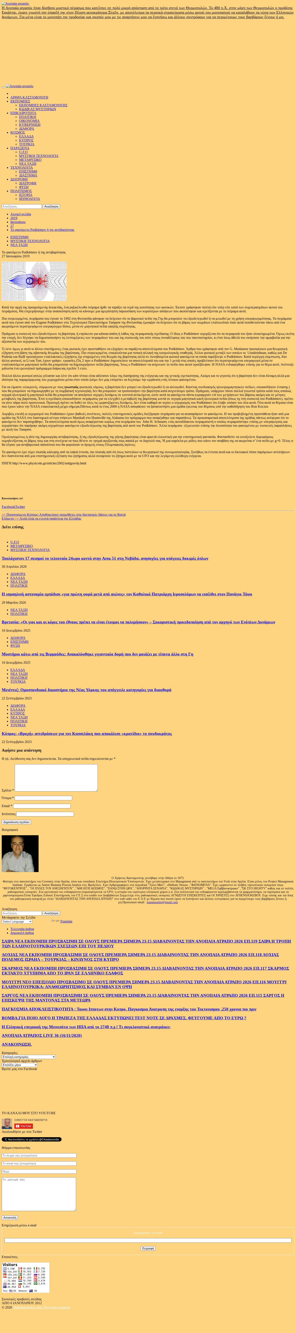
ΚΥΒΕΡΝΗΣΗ (30, 124)
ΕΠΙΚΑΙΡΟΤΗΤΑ (23, 113)
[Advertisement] (148, 51)
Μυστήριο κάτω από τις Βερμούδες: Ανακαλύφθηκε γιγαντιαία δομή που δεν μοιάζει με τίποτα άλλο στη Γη (97, 654)
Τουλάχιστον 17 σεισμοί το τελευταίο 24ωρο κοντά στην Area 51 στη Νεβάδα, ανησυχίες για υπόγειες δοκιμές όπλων (105, 558)
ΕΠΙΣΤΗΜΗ (28, 171)
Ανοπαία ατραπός (56, 1307)
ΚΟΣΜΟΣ (17, 132)
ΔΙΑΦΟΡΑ (26, 128)
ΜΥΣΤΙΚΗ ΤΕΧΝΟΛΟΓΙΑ (39, 156)
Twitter (20, 507)
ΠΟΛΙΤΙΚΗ (27, 117)
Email (7, 806)
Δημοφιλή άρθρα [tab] (22, 933)
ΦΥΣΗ (24, 187)
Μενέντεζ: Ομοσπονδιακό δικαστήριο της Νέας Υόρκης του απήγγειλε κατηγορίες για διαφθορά (86, 690)
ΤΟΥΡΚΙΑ (26, 144)
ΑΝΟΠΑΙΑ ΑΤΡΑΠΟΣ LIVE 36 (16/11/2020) (42, 1035)
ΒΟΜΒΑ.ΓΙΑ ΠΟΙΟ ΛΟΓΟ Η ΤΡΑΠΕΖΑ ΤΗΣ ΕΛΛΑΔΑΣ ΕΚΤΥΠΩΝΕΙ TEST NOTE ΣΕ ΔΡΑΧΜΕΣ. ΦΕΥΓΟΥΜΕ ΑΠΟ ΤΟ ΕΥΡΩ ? (124, 1018)
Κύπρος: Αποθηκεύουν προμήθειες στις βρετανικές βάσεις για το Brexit (64, 514)
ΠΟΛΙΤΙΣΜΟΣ (21, 191)
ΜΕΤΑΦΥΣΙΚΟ (30, 160)
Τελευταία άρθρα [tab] (22, 929)
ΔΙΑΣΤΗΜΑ (28, 175)
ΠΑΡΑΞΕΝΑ (19, 148)
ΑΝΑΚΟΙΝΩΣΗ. (17, 1044)
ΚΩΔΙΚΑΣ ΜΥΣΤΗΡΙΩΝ (37, 109)
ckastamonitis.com (28, 1307)
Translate (66, 921)
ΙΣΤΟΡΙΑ (26, 195)
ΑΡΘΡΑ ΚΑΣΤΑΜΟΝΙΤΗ (29, 97)
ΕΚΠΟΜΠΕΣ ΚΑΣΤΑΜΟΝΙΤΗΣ (43, 105)
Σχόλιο (8, 790)
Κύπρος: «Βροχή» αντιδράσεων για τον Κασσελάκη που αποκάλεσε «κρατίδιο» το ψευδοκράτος (87, 733)
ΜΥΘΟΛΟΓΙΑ (29, 199)
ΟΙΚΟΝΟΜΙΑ (29, 121)
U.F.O (23, 152)
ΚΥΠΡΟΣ (26, 140)
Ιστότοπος (9, 814)
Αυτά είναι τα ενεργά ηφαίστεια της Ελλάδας (41, 518)
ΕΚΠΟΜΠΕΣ (20, 101)
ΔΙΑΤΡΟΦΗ (19, 179)
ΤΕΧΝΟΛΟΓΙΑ (21, 167)
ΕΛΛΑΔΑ (26, 136)
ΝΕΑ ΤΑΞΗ (27, 163)
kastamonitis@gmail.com (162, 902)
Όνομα (8, 798)
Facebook (8, 507)
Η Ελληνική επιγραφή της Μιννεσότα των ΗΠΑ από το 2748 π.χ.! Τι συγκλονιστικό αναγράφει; (86, 1027)
